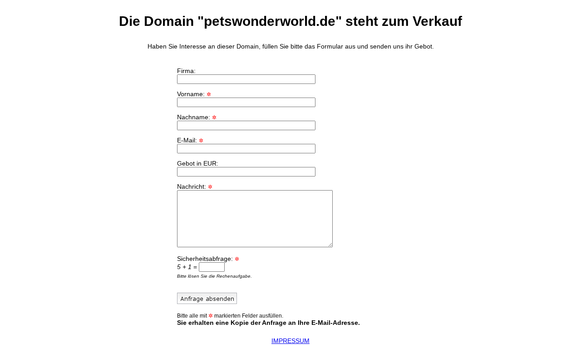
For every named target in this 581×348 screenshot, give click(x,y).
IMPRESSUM (290, 340)
